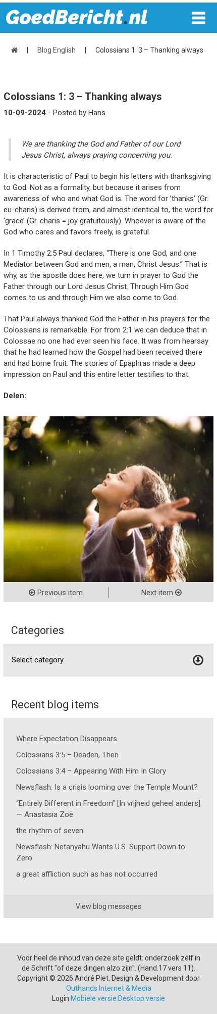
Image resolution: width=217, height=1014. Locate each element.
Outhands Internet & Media (108, 988)
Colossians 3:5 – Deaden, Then (67, 754)
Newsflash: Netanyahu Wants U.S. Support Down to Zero (100, 852)
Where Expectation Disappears (66, 738)
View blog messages (108, 906)
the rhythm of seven (49, 830)
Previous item (59, 592)
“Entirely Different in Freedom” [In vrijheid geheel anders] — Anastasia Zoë (108, 809)
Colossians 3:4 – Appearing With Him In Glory (91, 771)
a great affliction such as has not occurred (86, 874)
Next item (158, 592)
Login (60, 998)
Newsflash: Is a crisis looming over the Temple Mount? (107, 787)
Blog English (56, 50)
